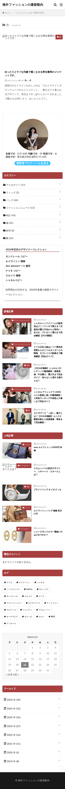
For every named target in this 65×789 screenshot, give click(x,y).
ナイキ (9, 582)
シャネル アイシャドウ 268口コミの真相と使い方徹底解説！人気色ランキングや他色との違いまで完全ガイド (48, 396)
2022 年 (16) (13, 735)
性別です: (48, 154)
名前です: (11, 154)
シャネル (40, 582)
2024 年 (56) (13, 717)
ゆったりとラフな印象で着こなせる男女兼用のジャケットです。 (33, 74)
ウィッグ (12, 193)
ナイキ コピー (13, 271)
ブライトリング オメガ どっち (47, 490)
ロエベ (41, 617)
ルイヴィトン (24, 582)
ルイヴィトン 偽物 (15, 261)
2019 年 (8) (12, 761)
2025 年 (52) (13, 709)
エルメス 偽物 (13, 275)
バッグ (12, 200)
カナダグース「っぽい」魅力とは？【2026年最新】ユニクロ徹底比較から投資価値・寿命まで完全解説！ (48, 418)
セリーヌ (28, 617)
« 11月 (9, 675)
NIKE (53, 617)
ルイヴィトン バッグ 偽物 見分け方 (48, 512)
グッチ (41, 596)
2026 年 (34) (13, 700)
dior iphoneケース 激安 (18, 266)
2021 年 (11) (13, 744)
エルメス (28, 596)
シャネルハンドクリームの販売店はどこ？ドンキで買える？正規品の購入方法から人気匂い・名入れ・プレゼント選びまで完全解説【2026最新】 (48, 329)
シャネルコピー (14, 280)
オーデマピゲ (12, 617)
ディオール (11, 623)
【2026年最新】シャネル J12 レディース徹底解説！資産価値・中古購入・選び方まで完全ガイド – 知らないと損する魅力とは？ (48, 374)
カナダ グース (34, 603)
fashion (29, 589)
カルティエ (11, 610)
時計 (11, 215)
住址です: (11, 157)
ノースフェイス (13, 589)
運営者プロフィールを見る (32, 163)
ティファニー (52, 603)
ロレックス (44, 589)
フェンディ (27, 610)
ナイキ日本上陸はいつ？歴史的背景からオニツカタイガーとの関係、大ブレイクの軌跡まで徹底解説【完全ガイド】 (48, 352)
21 (25, 665)
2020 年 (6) (12, 752)
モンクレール (12, 596)
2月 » (16, 675)
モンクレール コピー (17, 256)
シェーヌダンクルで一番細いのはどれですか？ (48, 533)
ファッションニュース (20, 208)
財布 (10, 231)
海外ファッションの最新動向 (22, 4)
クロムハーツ (44, 610)
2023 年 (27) (13, 726)
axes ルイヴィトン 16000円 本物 (48, 449)
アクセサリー (15, 185)
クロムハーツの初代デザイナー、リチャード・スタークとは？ (47, 471)
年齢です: (33, 154)
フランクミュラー (14, 603)
